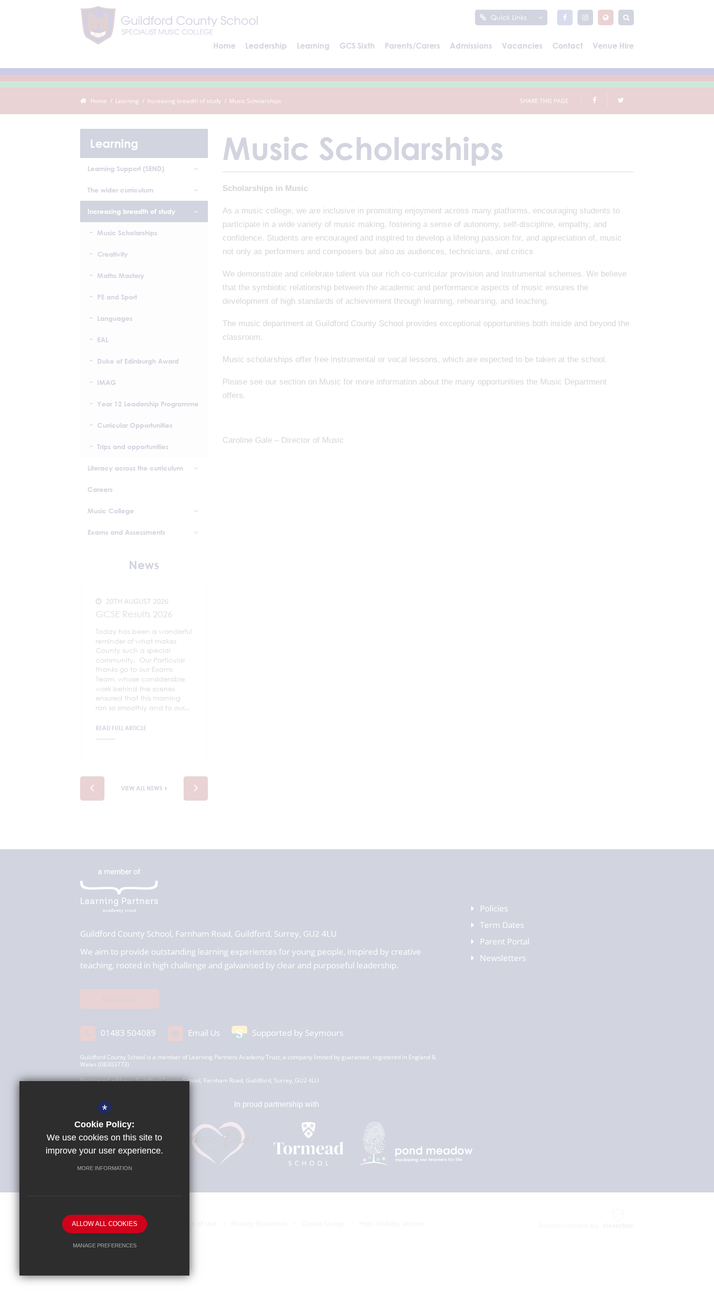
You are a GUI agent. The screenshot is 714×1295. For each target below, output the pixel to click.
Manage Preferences (104, 1245)
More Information (104, 1168)
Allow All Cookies (104, 1223)
